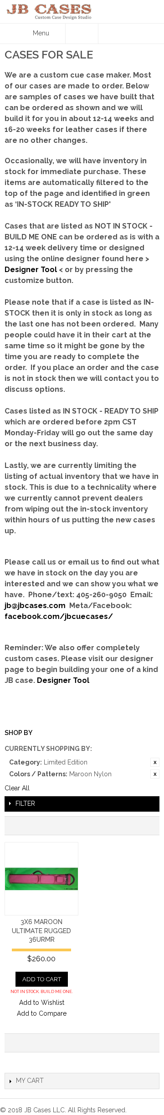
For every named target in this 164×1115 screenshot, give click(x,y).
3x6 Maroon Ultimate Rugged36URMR (41, 930)
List (148, 826)
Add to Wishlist (41, 1002)
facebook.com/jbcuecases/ (59, 616)
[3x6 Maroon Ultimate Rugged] (41, 878)
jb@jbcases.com (35, 605)
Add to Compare (42, 1013)
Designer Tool (31, 269)
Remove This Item (154, 762)
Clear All (17, 788)
